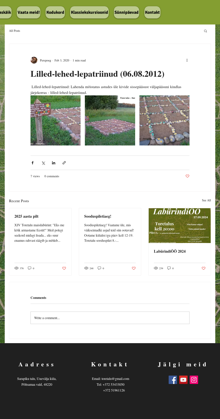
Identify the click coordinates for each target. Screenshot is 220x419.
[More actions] (186, 60)
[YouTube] (183, 380)
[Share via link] (64, 163)
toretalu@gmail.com (115, 378)
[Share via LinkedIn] (54, 163)
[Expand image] (56, 120)
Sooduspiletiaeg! (97, 216)
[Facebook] (173, 380)
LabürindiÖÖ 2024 (170, 251)
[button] (205, 30)
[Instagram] (194, 380)
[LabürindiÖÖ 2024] (180, 225)
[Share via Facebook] (33, 163)
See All (206, 200)
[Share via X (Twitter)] (43, 163)
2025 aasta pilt (26, 216)
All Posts (14, 31)
